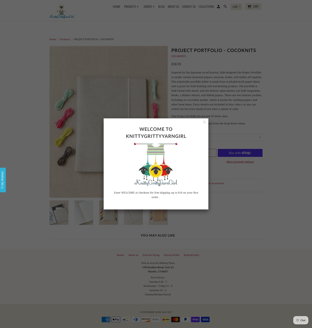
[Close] (205, 122)
